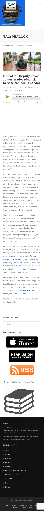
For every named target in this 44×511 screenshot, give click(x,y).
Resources (8, 467)
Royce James (31, 140)
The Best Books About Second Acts (15, 471)
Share (6, 483)
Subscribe (8, 458)
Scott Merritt (18, 87)
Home (7, 450)
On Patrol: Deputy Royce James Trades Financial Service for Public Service (21, 79)
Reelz (34, 262)
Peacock (6, 266)
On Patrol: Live (21, 266)
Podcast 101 (8, 479)
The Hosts (8, 463)
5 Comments (17, 90)
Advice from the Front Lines (13, 475)
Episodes (7, 454)
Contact (7, 487)
